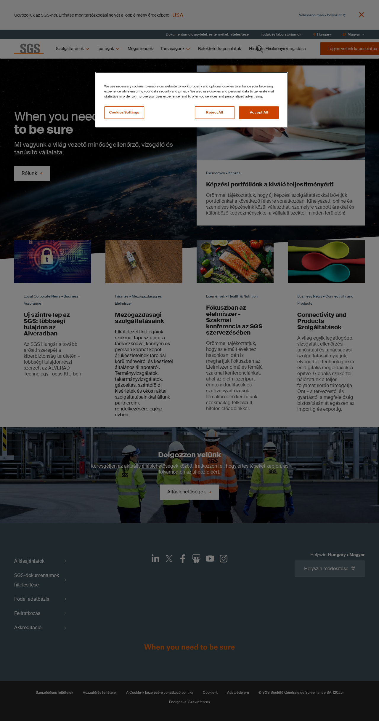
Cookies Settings (124, 112)
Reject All (214, 112)
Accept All (259, 112)
